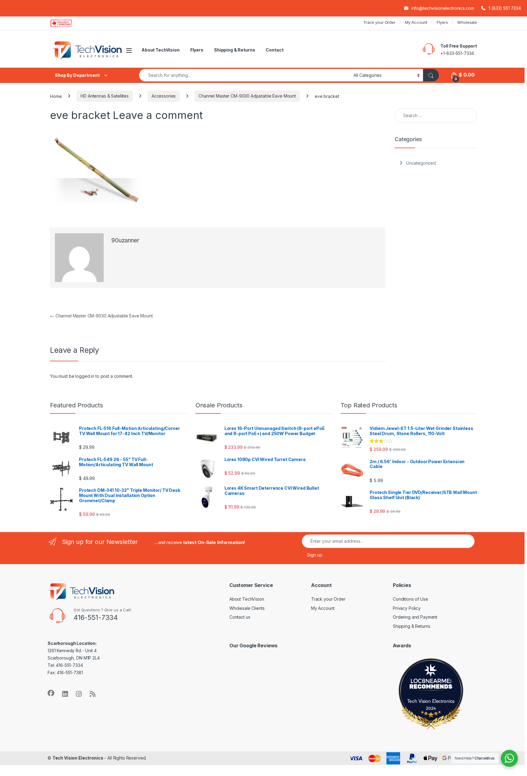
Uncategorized (421, 163)
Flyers (442, 22)
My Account (416, 22)
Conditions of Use (410, 599)
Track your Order (379, 22)
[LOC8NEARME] (431, 682)
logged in (84, 376)
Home (56, 95)
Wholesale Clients (247, 608)
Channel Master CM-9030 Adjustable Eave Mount (247, 95)
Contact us (239, 617)
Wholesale (467, 22)
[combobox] (244, 75)
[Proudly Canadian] (66, 23)
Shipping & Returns (234, 49)
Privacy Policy (407, 608)
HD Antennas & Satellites (105, 95)
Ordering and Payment (415, 617)
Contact (274, 49)
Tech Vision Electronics (431, 700)
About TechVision (161, 49)
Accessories (164, 95)
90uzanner (125, 240)
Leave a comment (158, 115)
